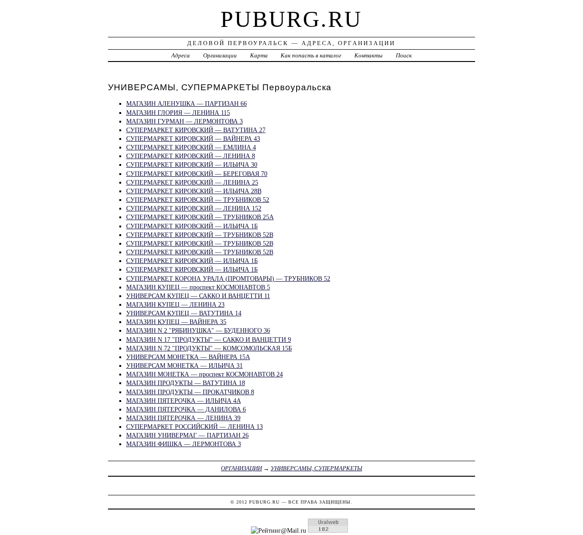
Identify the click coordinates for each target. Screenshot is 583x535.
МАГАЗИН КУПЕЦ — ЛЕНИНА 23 (175, 304)
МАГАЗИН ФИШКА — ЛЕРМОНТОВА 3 (183, 444)
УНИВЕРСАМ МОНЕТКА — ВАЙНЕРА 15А (188, 356)
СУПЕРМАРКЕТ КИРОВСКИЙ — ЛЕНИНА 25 (192, 182)
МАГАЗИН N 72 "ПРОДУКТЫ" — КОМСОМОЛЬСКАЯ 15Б (209, 348)
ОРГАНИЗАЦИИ (241, 468)
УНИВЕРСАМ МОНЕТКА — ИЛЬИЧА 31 (184, 365)
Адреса (180, 55)
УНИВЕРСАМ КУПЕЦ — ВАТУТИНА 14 (183, 313)
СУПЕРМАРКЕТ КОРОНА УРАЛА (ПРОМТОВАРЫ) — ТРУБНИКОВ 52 (228, 278)
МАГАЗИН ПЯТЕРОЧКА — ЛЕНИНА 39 (183, 418)
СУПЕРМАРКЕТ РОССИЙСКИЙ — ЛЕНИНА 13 (194, 426)
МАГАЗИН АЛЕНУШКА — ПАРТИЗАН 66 (186, 103)
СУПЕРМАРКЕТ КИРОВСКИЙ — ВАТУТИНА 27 (196, 130)
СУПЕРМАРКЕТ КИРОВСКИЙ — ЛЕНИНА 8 (190, 155)
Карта (259, 55)
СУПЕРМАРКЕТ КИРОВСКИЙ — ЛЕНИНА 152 (193, 208)
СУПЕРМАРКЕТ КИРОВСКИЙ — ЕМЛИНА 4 (191, 147)
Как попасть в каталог (311, 55)
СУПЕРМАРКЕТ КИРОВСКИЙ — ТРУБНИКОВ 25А (200, 217)
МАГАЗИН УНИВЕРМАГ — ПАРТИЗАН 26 (187, 435)
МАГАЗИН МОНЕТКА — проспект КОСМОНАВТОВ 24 (204, 374)
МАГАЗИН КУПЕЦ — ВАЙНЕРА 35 (176, 321)
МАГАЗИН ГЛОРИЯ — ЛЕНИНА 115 (178, 112)
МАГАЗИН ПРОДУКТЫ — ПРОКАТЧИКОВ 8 (190, 392)
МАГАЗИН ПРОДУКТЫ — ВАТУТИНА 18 (185, 382)
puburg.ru (291, 19)
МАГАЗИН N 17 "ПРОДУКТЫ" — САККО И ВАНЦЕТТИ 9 (208, 339)
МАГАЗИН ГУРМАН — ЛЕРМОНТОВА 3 (184, 121)
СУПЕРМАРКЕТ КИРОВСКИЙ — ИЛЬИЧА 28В (193, 191)
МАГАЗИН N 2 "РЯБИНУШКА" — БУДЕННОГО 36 (198, 330)
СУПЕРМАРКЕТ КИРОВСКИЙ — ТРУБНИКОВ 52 (197, 199)
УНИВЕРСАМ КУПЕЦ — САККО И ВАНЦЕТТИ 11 (198, 295)
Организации (220, 55)
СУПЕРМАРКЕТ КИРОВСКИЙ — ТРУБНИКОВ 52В (199, 234)
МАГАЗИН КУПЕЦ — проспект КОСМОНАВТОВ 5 (198, 287)
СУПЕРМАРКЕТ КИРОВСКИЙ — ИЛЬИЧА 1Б (192, 226)
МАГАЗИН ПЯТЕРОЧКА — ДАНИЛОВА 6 (186, 409)
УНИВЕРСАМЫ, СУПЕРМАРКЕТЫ (316, 468)
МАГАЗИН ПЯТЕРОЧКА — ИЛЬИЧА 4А (183, 400)
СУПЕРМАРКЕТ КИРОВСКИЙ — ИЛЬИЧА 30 (191, 164)
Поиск (404, 55)
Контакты (368, 55)
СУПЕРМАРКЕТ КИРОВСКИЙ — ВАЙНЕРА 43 (193, 138)
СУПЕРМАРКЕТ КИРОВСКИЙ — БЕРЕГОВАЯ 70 (196, 173)
